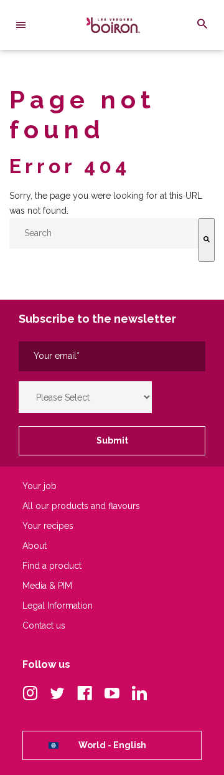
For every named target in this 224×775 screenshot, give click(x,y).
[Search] (206, 240)
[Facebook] (84, 694)
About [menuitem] (34, 546)
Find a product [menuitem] (52, 566)
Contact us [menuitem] (43, 625)
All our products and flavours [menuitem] (81, 506)
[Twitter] (57, 694)
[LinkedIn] (139, 694)
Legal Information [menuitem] (57, 606)
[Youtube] (112, 694)
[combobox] (103, 233)
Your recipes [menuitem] (47, 526)
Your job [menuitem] (39, 486)
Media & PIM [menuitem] (47, 586)
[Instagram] (29, 694)
